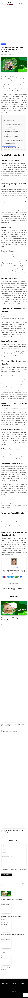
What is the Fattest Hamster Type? (11, 147)
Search (23, 883)
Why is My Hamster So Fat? (9, 120)
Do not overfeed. (9, 138)
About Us (8, 983)
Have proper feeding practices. (12, 141)
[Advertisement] (14, 25)
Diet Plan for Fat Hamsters (9, 145)
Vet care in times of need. (11, 143)
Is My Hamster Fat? (13, 583)
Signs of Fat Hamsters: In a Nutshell (11, 131)
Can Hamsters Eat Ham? (6, 967)
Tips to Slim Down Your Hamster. (11, 136)
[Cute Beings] (9, 3)
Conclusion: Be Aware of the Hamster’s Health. (14, 149)
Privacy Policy (15, 983)
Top (14, 995)
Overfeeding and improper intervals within (14, 124)
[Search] (24, 3)
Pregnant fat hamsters (10, 134)
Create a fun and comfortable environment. (14, 140)
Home (3, 983)
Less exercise (8, 126)
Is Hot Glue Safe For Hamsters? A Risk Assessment (11, 951)
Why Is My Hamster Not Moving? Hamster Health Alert (12, 899)
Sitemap (22, 983)
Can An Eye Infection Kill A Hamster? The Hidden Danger (12, 934)
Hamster (4, 44)
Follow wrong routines (10, 129)
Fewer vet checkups (10, 127)
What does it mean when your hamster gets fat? (13, 589)
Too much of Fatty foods (11, 123)
